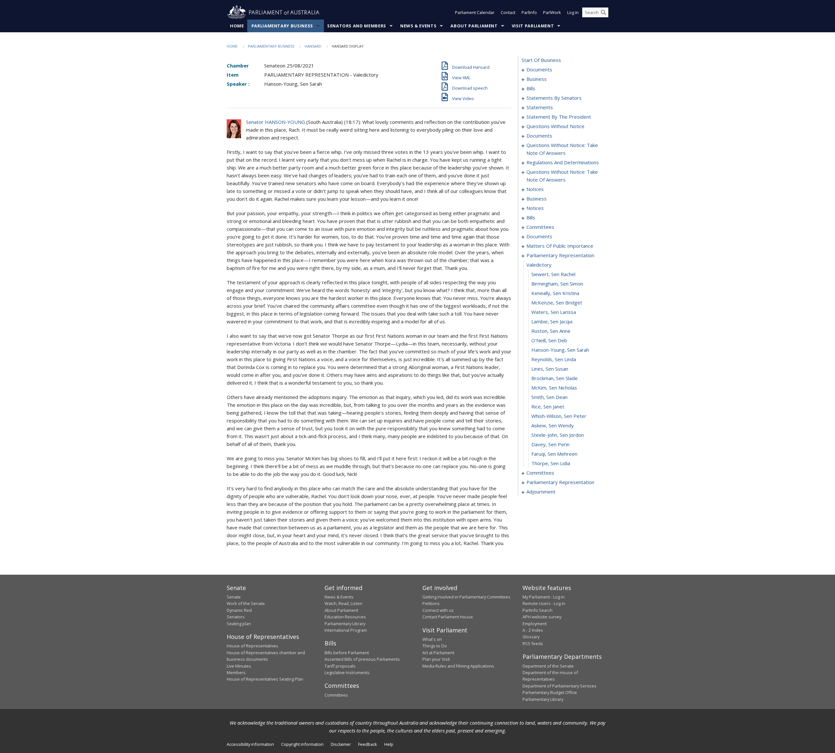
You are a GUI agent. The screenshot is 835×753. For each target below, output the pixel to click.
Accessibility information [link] (250, 744)
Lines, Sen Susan (549, 368)
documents (539, 69)
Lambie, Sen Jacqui (551, 321)
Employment (535, 624)
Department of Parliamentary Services (560, 686)
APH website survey (542, 617)
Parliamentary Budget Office (550, 692)
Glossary (531, 637)
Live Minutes (239, 666)
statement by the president (558, 116)
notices (535, 189)
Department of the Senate (548, 666)
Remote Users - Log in (544, 603)
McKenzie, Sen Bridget (556, 302)
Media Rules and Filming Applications (458, 666)
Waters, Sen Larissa (553, 312)
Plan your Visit (436, 659)
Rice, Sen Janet (547, 406)
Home (237, 26)
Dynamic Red (239, 610)
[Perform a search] (603, 12)
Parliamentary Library (345, 624)
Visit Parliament (533, 26)
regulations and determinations (562, 162)
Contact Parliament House (447, 617)
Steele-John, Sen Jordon (557, 435)
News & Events (418, 26)
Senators (236, 617)
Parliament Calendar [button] (474, 12)
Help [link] (388, 744)
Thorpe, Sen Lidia (550, 463)
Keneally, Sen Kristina (555, 293)
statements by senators (554, 98)
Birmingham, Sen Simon (557, 283)
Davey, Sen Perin (550, 444)
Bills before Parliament (347, 653)
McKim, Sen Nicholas (554, 387)
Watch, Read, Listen (343, 603)
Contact (508, 12)
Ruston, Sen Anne (550, 331)
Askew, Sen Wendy (552, 425)
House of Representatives (252, 646)
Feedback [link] (367, 744)
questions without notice (555, 126)
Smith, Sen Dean (549, 397)
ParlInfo (529, 12)
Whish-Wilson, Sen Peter (558, 416)
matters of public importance (559, 246)
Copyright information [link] (302, 744)
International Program (346, 630)
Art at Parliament (438, 653)
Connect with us (438, 610)
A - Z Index (533, 630)
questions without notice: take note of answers (562, 149)
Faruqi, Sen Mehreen (554, 453)
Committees (336, 695)
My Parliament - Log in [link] (544, 597)
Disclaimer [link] (341, 744)
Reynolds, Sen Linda (553, 359)
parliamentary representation (560, 255)
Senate (234, 597)
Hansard (313, 46)
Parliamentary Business (282, 26)
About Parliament (473, 26)
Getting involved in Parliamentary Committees (466, 597)
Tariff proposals (340, 666)
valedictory (539, 264)
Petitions (431, 603)
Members (236, 672)
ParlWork (552, 12)
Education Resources (345, 617)
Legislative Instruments (347, 672)
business (536, 79)
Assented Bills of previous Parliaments (362, 659)
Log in (573, 12)
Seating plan (239, 624)
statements (539, 107)
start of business (541, 60)
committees (540, 227)
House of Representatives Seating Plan (265, 679)
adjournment (540, 491)
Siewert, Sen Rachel (553, 274)
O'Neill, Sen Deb (549, 340)
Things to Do (434, 646)
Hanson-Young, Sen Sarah (560, 350)
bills (530, 88)
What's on (432, 639)
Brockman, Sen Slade (554, 378)
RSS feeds (533, 643)
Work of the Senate (246, 603)
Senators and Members (356, 26)
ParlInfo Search (538, 610)
